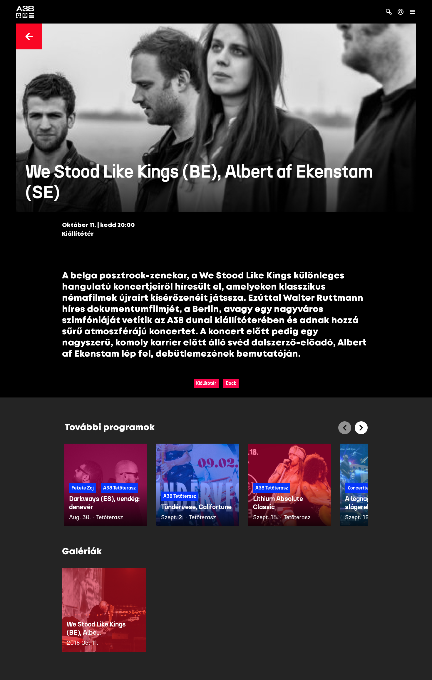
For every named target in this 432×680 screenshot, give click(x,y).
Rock (231, 383)
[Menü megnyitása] (412, 11)
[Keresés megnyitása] (388, 11)
